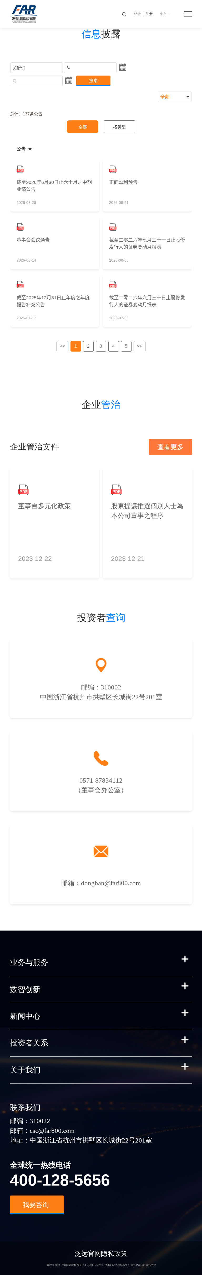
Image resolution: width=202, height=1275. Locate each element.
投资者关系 (29, 1043)
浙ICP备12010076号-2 (143, 1264)
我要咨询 (36, 1204)
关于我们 (25, 1070)
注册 (149, 14)
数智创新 (25, 989)
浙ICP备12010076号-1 (117, 1264)
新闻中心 (25, 1016)
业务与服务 (29, 962)
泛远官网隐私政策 (101, 1253)
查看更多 (170, 446)
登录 (137, 14)
